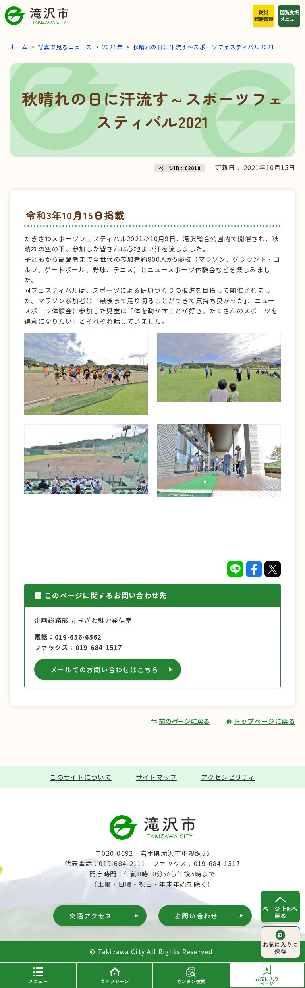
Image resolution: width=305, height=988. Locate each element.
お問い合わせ (196, 915)
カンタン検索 (191, 981)
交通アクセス (90, 915)
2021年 (112, 47)
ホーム (19, 47)
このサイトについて (81, 777)
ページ (267, 981)
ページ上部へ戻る (280, 912)
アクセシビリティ (228, 777)
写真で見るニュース (65, 47)
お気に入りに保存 (280, 947)
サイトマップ (156, 777)
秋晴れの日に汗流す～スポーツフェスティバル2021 (204, 47)
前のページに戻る (184, 721)
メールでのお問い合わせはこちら (104, 669)
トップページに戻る (264, 721)
